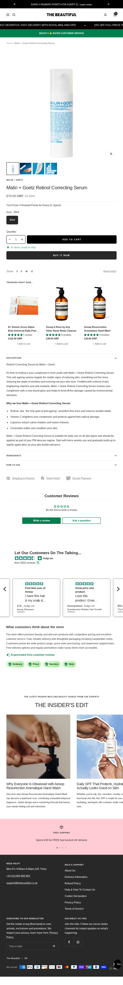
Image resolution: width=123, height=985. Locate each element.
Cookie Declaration (76, 896)
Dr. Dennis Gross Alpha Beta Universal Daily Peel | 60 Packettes (22, 329)
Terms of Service (74, 908)
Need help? (110, 271)
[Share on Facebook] (17, 271)
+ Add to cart (23, 343)
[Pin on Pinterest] (21, 271)
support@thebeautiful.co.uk (21, 883)
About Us (70, 870)
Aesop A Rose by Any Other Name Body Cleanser (61, 329)
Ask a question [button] (81, 520)
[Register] (53, 946)
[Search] (13, 14)
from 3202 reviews (25, 562)
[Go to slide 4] (65, 847)
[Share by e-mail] (32, 271)
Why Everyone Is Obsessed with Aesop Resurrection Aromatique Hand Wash (35, 786)
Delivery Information (76, 877)
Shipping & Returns (23, 478)
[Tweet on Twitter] (26, 271)
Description (13, 358)
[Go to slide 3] (62, 847)
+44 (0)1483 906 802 (18, 876)
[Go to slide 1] (57, 847)
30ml (12, 219)
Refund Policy (73, 883)
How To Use (13, 465)
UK (25, 958)
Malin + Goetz (14, 180)
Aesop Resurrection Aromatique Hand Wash (97, 329)
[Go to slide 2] (60, 847)
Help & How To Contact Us (80, 889)
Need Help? (53, 478)
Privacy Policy (73, 902)
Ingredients (13, 456)
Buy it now (61, 255)
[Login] (105, 14)
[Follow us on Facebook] (69, 942)
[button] (5, 589)
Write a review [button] (41, 520)
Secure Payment (81, 478)
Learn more (86, 4)
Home (9, 43)
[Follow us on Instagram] (78, 942)
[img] (25, 558)
